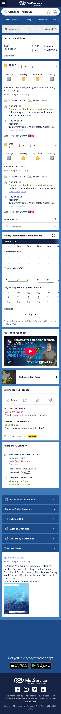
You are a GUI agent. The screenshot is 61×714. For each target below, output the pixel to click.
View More (9, 55)
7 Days (29, 19)
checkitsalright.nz (17, 129)
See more (14, 464)
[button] (30, 66)
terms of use (30, 701)
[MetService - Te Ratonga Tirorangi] (30, 3)
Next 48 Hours (12, 19)
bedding (23, 414)
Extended (43, 19)
